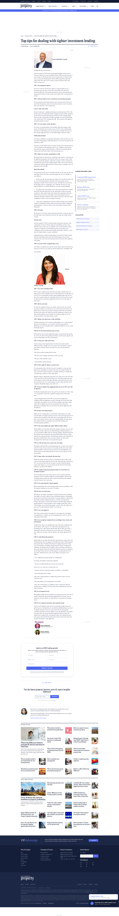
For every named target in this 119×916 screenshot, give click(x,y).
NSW (81, 862)
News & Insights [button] (53, 6)
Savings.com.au (38, 903)
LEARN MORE (93, 840)
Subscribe (54, 696)
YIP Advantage (76, 1)
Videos (92, 6)
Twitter (38, 1)
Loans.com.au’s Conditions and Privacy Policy (56, 672)
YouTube (96, 884)
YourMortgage (51, 903)
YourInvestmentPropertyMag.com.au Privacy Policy (38, 672)
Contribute (96, 1)
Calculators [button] (83, 6)
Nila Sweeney (25, 46)
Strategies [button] (64, 6)
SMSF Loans (73, 10)
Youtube (49, 1)
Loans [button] (73, 6)
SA (86, 864)
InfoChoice (45, 903)
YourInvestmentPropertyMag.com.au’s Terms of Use (55, 671)
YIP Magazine (83, 1)
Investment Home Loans (62, 10)
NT (86, 866)
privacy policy (53, 700)
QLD (81, 866)
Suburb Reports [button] (40, 6)
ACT (93, 862)
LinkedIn (44, 1)
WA (87, 862)
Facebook (34, 1)
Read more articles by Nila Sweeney (38, 718)
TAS (93, 864)
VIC (81, 864)
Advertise (90, 1)
